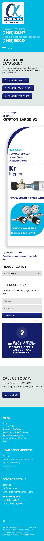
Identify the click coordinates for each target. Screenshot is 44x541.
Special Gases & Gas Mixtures (15, 432)
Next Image (7, 115)
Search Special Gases (20, 88)
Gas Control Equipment (12, 435)
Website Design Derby (25, 535)
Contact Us (11, 394)
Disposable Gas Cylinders (13, 429)
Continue (9, 315)
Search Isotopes (17, 80)
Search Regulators (19, 96)
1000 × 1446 (17, 252)
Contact (5, 441)
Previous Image (9, 112)
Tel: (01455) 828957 (10, 488)
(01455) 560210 (13, 40)
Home (5, 423)
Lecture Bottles (9, 426)
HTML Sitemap (22, 532)
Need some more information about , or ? (22, 347)
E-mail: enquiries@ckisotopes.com (17, 491)
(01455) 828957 (13, 32)
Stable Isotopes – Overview (14, 438)
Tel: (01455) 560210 (10, 500)
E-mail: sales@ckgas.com (13, 503)
